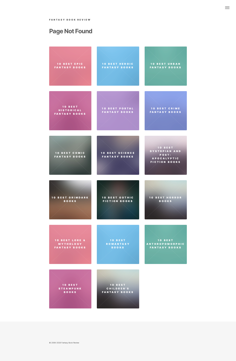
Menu (227, 7)
